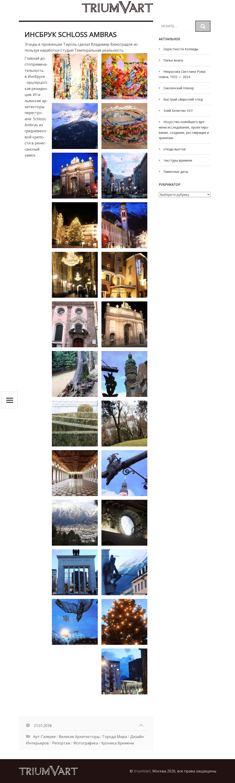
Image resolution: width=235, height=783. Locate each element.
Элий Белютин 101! (178, 110)
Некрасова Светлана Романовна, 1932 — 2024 (182, 74)
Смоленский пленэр (178, 88)
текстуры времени (177, 160)
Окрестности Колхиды (180, 49)
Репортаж (61, 743)
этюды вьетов (174, 149)
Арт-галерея (44, 736)
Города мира (115, 736)
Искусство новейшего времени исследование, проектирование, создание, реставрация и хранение (184, 130)
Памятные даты (175, 171)
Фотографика (85, 743)
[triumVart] (117, 7)
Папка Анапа (173, 60)
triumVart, (142, 771)
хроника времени (117, 743)
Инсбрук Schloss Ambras (71, 34)
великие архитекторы (79, 736)
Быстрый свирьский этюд (183, 99)
